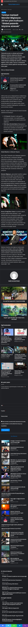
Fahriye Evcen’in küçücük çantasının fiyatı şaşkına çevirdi (16, 534)
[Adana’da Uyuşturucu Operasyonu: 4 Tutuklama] (5, 554)
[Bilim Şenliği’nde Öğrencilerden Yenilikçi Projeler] (5, 560)
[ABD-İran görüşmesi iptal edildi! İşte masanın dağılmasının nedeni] (5, 469)
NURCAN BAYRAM (7, 29)
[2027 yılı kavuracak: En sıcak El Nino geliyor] (5, 507)
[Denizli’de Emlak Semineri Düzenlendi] (5, 449)
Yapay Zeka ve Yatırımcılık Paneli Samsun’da (19, 372)
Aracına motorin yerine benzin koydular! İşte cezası (18, 540)
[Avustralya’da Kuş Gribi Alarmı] (5, 455)
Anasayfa (4, 9)
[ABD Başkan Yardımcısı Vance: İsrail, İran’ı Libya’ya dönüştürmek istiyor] (5, 475)
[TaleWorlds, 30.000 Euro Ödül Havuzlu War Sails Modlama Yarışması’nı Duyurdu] (21, 349)
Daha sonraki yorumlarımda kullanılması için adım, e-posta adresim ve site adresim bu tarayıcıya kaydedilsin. (13, 423)
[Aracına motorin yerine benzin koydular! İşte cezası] (5, 541)
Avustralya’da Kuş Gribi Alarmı (10, 1)
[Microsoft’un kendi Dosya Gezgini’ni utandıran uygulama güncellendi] (7, 366)
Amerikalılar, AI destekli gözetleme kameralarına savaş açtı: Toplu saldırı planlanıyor (6, 339)
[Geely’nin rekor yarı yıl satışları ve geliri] (7, 349)
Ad (2, 405)
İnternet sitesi (4, 416)
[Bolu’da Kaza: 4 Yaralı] (5, 482)
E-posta (3, 410)
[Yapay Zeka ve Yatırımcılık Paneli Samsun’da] (21, 366)
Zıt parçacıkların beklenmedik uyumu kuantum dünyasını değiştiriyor (18, 86)
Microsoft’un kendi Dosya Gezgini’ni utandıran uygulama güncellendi (6, 373)
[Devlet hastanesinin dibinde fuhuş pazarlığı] (5, 489)
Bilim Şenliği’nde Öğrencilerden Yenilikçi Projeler (16, 560)
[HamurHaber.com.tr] (14, 4)
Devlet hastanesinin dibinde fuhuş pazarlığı (17, 487)
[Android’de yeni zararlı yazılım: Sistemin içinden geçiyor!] (5, 80)
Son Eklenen (14, 436)
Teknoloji (9, 9)
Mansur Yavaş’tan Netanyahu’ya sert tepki (16, 512)
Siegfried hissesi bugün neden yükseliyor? (12, 524)
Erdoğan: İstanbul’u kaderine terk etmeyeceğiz (18, 441)
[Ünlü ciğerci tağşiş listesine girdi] (5, 500)
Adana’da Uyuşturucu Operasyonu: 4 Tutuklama (17, 552)
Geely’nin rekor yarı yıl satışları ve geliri (7, 355)
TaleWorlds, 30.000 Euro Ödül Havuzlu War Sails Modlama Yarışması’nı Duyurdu (20, 356)
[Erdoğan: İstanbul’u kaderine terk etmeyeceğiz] (5, 443)
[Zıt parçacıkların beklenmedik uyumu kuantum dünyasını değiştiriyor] (5, 86)
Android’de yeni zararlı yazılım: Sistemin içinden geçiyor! (16, 519)
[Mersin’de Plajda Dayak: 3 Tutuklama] (5, 547)
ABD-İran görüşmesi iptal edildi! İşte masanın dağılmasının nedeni (17, 468)
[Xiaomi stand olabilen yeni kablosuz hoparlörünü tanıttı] (21, 332)
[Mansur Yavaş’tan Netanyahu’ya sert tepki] (5, 513)
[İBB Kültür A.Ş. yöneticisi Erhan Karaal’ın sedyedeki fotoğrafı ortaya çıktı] (5, 462)
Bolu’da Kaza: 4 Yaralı (16, 480)
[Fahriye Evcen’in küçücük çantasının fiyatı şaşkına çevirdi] (5, 534)
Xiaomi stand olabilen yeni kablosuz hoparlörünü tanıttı (20, 338)
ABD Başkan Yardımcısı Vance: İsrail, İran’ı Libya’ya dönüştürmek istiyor (18, 475)
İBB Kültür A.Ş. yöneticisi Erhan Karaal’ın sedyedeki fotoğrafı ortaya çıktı (18, 461)
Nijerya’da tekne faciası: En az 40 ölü (11, 528)
